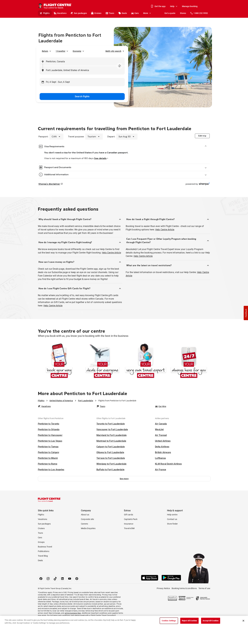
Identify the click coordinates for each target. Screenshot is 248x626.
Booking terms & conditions (184, 588)
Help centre (172, 514)
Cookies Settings (169, 621)
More (145, 13)
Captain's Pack (130, 519)
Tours (111, 13)
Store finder (172, 524)
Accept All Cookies (211, 621)
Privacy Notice (163, 588)
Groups (41, 542)
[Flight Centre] (49, 500)
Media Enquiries (88, 528)
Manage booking (190, 6)
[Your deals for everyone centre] (102, 361)
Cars (136, 13)
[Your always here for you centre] (188, 361)
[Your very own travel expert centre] (145, 361)
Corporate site (87, 519)
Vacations (61, 13)
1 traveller (60, 51)
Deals (124, 13)
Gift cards (128, 514)
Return (45, 51)
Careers (84, 524)
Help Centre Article (111, 252)
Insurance (128, 524)
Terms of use (204, 588)
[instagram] (48, 579)
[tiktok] (55, 579)
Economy (77, 51)
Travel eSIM (129, 528)
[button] (124, 478)
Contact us (172, 519)
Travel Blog (43, 556)
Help (172, 6)
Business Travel (45, 547)
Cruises (97, 13)
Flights (46, 13)
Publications (43, 551)
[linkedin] (62, 579)
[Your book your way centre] (59, 361)
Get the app (160, 6)
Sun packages (80, 13)
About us (85, 514)
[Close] (243, 621)
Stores (183, 13)
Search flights (82, 96)
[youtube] (70, 579)
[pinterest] (77, 579)
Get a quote (169, 13)
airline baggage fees (73, 613)
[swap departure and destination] (119, 66)
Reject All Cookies (189, 621)
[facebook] (41, 579)
